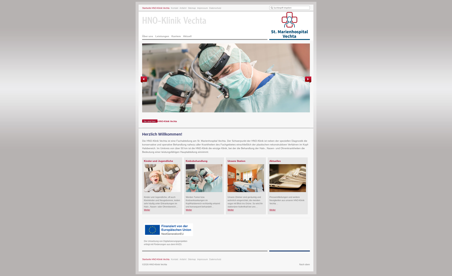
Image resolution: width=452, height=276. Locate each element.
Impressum (202, 8)
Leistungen (162, 36)
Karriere (176, 36)
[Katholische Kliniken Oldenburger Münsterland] (289, 26)
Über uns (147, 36)
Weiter (147, 210)
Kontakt (174, 8)
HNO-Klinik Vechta (167, 121)
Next (307, 79)
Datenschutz (215, 8)
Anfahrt (183, 8)
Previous (144, 79)
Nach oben (304, 264)
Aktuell (187, 36)
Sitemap (192, 8)
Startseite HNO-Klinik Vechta (156, 8)
